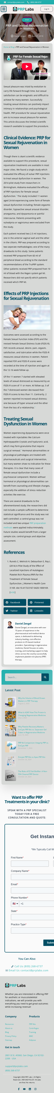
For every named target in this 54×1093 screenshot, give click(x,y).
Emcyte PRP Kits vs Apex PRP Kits (31, 757)
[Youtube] (24, 1089)
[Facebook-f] (18, 1089)
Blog (12, 47)
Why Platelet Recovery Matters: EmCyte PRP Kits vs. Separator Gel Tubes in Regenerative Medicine (32, 729)
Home (6, 47)
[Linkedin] (29, 1089)
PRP (27, 19)
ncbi (12, 592)
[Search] (45, 677)
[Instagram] (35, 1089)
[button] (4, 9)
